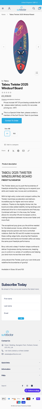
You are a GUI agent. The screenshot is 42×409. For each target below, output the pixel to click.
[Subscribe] (21, 318)
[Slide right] (38, 47)
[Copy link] (29, 151)
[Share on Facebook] (8, 151)
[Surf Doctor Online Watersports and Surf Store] (7, 335)
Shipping (4, 99)
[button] (3, 8)
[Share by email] (23, 150)
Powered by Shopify (26, 405)
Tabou (5, 81)
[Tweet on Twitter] (13, 151)
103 (14, 133)
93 (7, 133)
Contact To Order (11, 121)
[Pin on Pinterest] (18, 151)
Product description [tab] (9, 164)
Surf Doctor (18, 405)
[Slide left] (4, 47)
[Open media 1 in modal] (21, 46)
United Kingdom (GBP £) (29, 2)
